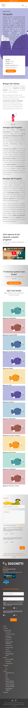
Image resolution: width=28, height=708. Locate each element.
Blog (7, 677)
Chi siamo (6, 628)
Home (5, 626)
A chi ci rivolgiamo (10, 659)
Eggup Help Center (10, 672)
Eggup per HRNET (8, 368)
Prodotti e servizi (7, 630)
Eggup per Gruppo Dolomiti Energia (13, 351)
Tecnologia (6, 665)
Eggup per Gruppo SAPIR (10, 335)
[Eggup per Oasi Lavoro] (14, 443)
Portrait (7, 649)
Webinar (7, 679)
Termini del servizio (20, 555)
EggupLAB (6, 692)
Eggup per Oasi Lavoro (9, 452)
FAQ (7, 674)
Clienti (5, 657)
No (16, 608)
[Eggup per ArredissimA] (14, 309)
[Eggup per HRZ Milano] (14, 410)
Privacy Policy (11, 555)
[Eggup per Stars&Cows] (14, 460)
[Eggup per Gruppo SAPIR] (14, 326)
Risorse (5, 671)
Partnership (8, 661)
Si (5, 608)
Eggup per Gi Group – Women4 (11, 435)
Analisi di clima (9, 645)
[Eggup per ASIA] (14, 376)
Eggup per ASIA (7, 385)
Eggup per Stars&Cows (9, 469)
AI (6, 667)
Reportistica (8, 639)
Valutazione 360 (9, 647)
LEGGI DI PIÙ (11, 71)
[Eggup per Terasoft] (14, 393)
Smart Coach (8, 651)
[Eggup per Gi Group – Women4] (14, 426)
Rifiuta (12, 533)
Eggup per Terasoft (8, 402)
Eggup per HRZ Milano (9, 418)
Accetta (6, 534)
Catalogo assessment (10, 633)
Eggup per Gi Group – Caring (11, 485)
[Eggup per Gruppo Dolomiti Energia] (14, 342)
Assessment (8, 631)
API (6, 669)
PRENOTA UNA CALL (14, 283)
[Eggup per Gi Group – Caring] (14, 477)
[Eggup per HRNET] (14, 359)
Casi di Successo (9, 663)
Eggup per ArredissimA (9, 318)
